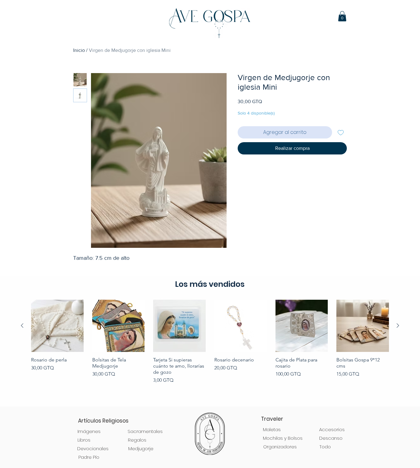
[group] (210, 350)
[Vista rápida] (57, 326)
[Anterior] (22, 325)
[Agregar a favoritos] (341, 132)
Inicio (79, 50)
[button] (342, 16)
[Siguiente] (398, 325)
